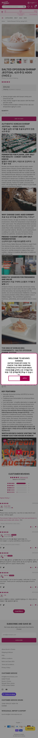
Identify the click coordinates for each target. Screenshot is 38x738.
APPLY (25, 378)
